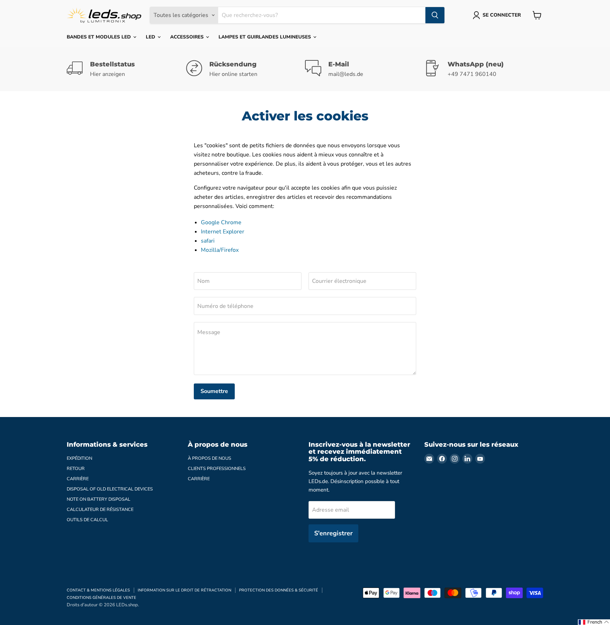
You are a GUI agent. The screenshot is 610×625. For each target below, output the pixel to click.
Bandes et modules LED (99, 37)
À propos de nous (209, 458)
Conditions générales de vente (101, 597)
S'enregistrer (333, 533)
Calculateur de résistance (100, 509)
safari (208, 241)
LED (151, 37)
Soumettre (214, 391)
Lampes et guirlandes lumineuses (265, 37)
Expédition (79, 458)
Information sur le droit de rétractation (184, 590)
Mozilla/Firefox (220, 250)
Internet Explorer (222, 232)
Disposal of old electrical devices (110, 489)
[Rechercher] (434, 15)
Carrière (78, 479)
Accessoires (187, 37)
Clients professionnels (217, 468)
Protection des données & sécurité (278, 590)
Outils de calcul (87, 520)
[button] (594, 622)
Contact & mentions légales (98, 590)
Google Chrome (221, 222)
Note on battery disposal (98, 499)
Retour (76, 468)
